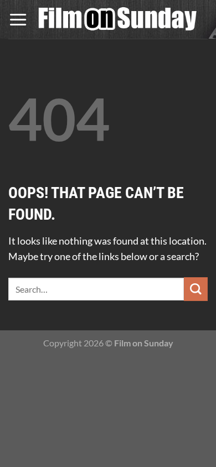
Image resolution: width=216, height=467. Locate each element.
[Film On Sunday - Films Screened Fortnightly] (117, 19)
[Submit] (196, 289)
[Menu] (18, 19)
